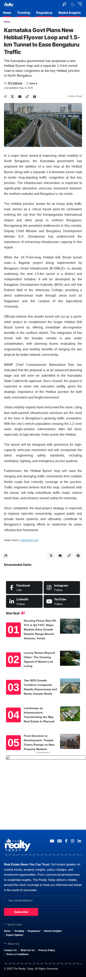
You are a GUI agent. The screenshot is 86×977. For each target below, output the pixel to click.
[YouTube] (52, 841)
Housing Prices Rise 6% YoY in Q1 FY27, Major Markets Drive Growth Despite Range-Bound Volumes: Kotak (40, 629)
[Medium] (62, 601)
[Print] (34, 96)
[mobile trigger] (78, 4)
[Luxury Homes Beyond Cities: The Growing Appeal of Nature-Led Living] (70, 658)
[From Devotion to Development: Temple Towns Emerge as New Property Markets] (70, 741)
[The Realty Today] (9, 4)
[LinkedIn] (24, 601)
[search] (64, 4)
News (7, 21)
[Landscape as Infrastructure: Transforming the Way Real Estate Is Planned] (70, 713)
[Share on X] (12, 96)
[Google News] (59, 841)
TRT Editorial (15, 83)
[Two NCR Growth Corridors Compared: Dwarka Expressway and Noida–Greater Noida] (70, 685)
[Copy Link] (27, 96)
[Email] (19, 96)
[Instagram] (62, 587)
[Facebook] (24, 587)
